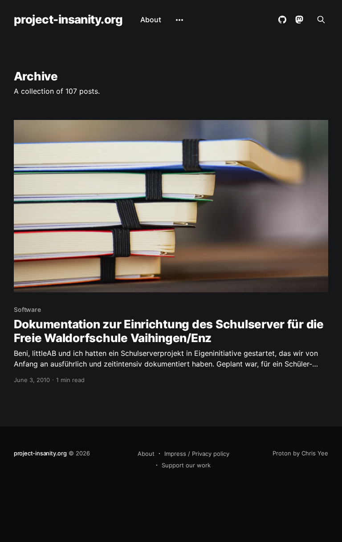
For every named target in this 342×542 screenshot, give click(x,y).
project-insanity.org (68, 19)
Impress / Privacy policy (196, 453)
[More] (179, 20)
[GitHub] (282, 20)
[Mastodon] (299, 20)
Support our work (186, 465)
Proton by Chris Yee (300, 453)
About (150, 19)
